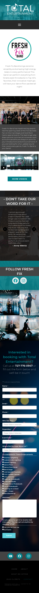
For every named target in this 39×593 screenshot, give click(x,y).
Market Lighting (10, 462)
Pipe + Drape (8, 491)
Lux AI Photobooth (11, 486)
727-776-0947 (24, 365)
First (3, 393)
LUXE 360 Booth (10, 481)
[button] (19, 24)
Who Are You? (8, 421)
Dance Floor (8, 465)
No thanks (7, 530)
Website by (18, 584)
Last (3, 399)
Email (4, 404)
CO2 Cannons (9, 477)
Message (6, 497)
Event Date (7, 438)
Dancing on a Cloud (11, 489)
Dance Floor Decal (10, 467)
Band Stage (8, 469)
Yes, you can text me (11, 527)
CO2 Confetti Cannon (12, 474)
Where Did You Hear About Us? (15, 446)
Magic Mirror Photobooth (13, 484)
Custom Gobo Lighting (12, 460)
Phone (5, 412)
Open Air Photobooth (12, 479)
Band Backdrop (9, 493)
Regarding (6, 429)
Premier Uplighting (11, 458)
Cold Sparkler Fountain (12, 472)
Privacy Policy (11, 584)
